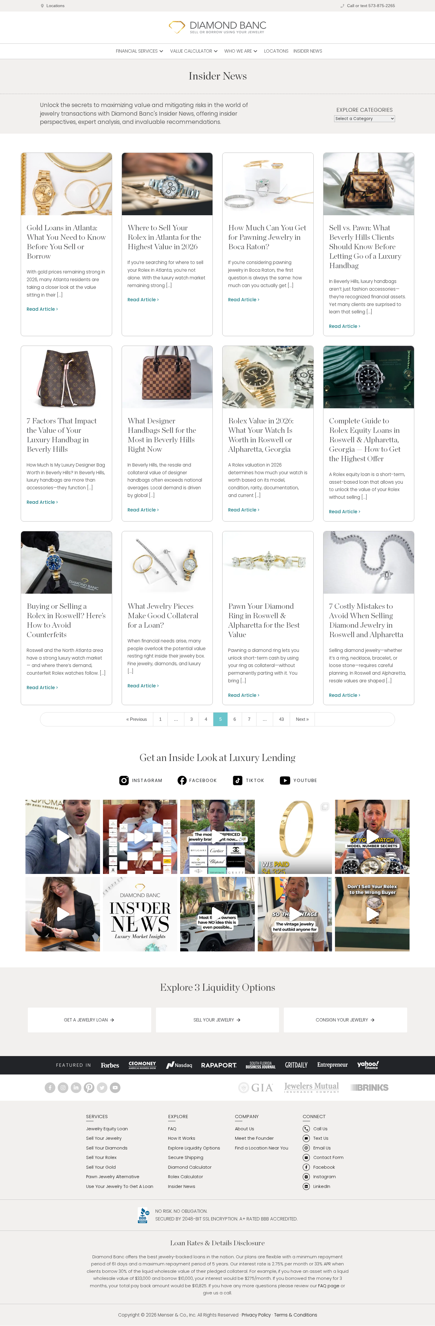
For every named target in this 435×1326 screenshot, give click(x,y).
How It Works (181, 1138)
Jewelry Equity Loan (107, 1129)
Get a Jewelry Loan (86, 1020)
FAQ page (328, 1286)
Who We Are (241, 51)
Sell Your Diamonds (107, 1148)
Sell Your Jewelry (214, 1020)
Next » (302, 719)
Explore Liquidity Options (194, 1148)
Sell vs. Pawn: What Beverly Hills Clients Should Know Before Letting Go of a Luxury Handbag (365, 247)
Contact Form (328, 1157)
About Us (244, 1129)
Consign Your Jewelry (342, 1020)
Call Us (320, 1129)
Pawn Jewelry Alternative (112, 1177)
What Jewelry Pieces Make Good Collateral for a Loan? (163, 616)
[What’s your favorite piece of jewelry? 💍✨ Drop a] (62, 914)
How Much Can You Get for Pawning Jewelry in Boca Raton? (267, 237)
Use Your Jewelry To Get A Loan (119, 1186)
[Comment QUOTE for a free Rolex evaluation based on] (372, 914)
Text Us (320, 1138)
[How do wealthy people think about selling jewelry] (140, 914)
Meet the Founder (254, 1138)
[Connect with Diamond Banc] (51, 1088)
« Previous (136, 719)
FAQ (172, 1129)
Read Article (41, 309)
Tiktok (255, 780)
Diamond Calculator (190, 1167)
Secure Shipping (185, 1157)
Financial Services (140, 51)
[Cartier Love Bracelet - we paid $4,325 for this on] (295, 837)
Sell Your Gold (101, 1167)
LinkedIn (321, 1186)
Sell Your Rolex (101, 1157)
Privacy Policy (256, 1315)
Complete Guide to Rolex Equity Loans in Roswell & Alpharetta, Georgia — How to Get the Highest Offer (365, 440)
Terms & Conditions (295, 1315)
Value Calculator (194, 51)
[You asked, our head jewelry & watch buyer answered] (62, 837)
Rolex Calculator (185, 1177)
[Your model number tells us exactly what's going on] (372, 837)
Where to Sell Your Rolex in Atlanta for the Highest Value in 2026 (164, 237)
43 (281, 719)
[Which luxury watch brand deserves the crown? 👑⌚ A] (140, 837)
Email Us (322, 1148)
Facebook (203, 780)
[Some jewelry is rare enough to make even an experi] (295, 914)
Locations (55, 6)
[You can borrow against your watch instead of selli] (217, 914)
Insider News (308, 51)
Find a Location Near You (261, 1148)
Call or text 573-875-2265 (371, 6)
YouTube (305, 780)
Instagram (147, 780)
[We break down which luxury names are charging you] (217, 837)
